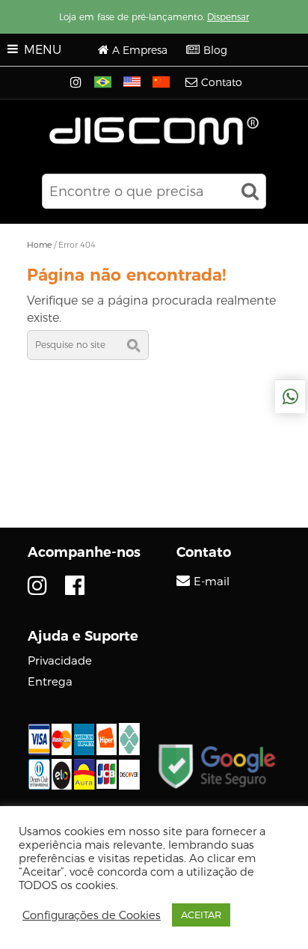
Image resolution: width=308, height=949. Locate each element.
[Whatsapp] (290, 396)
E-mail (212, 581)
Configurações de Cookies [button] (91, 915)
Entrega (50, 681)
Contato (221, 82)
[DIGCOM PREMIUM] (154, 131)
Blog (215, 50)
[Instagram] (77, 83)
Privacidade (60, 660)
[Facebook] (74, 585)
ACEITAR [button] (201, 915)
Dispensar (228, 16)
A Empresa (139, 50)
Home (39, 244)
